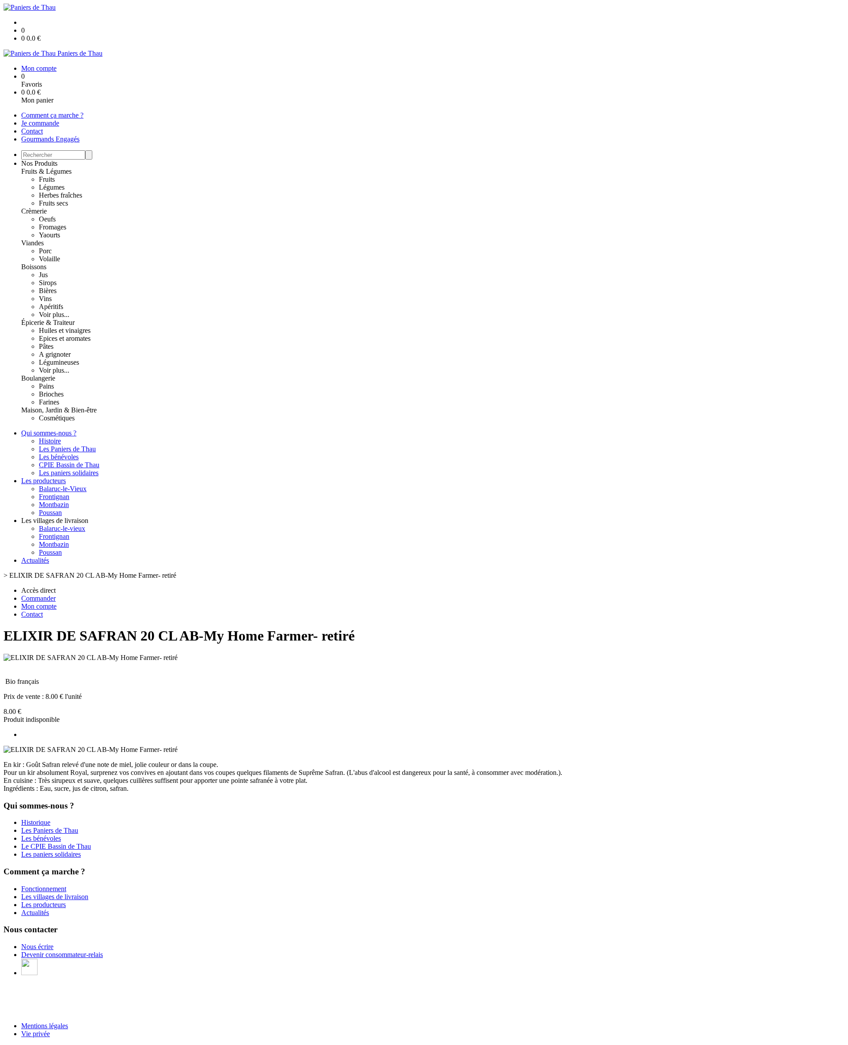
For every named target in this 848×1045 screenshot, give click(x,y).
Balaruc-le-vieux (62, 528)
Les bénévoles (59, 457)
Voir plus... (54, 314)
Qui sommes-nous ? (48, 433)
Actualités (35, 560)
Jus (43, 274)
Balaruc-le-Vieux (63, 488)
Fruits (47, 179)
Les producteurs (43, 480)
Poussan (50, 512)
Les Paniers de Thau (67, 449)
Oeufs (47, 219)
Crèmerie (34, 211)
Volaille (49, 259)
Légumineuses (59, 362)
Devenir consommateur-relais (62, 954)
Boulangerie (38, 378)
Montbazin (54, 504)
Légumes (51, 187)
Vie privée (35, 1033)
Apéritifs (51, 306)
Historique (35, 822)
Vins (45, 298)
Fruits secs (53, 203)
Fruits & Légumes (46, 171)
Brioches (51, 394)
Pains (46, 386)
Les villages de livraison (54, 896)
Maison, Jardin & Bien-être (59, 410)
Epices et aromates (65, 338)
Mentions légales (44, 1026)
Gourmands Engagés (50, 139)
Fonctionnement (43, 888)
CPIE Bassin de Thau (69, 465)
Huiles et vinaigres (65, 330)
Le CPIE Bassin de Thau (56, 846)
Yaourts (49, 235)
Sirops (48, 282)
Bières (48, 290)
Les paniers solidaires (68, 473)
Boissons (33, 267)
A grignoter (55, 354)
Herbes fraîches (60, 195)
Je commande (40, 123)
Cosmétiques (57, 418)
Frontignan (54, 496)
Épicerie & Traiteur (48, 322)
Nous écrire (37, 946)
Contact (32, 131)
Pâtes (46, 346)
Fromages (52, 227)
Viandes (32, 243)
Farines (49, 402)
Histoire (50, 441)
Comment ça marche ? (52, 115)
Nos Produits (39, 163)
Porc (45, 251)
